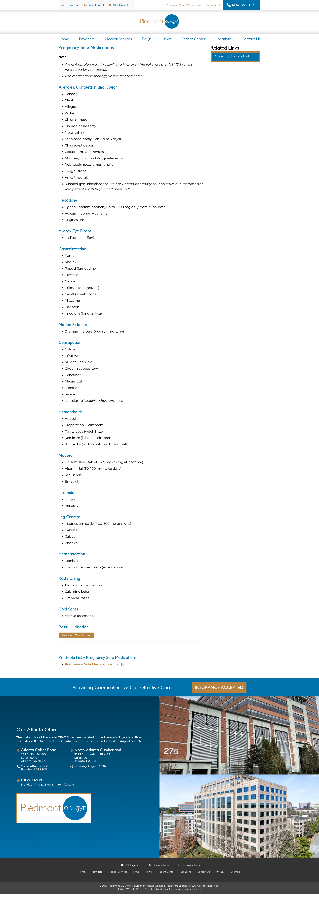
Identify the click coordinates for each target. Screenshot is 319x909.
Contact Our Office (76, 635)
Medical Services (118, 39)
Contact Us (251, 39)
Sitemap (235, 872)
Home (64, 39)
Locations (224, 39)
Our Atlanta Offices (37, 729)
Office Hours (31, 780)
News (166, 39)
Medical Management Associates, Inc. (181, 889)
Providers (87, 39)
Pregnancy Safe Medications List (92, 664)
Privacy (220, 872)
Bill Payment (71, 4)
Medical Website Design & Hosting (136, 889)
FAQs (147, 39)
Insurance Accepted (219, 687)
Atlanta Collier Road (38, 750)
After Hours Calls (122, 4)
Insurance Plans (191, 865)
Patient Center (193, 39)
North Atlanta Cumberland (97, 750)
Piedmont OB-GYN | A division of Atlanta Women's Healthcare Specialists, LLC (152, 885)
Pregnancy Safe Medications (234, 56)
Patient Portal (95, 4)
